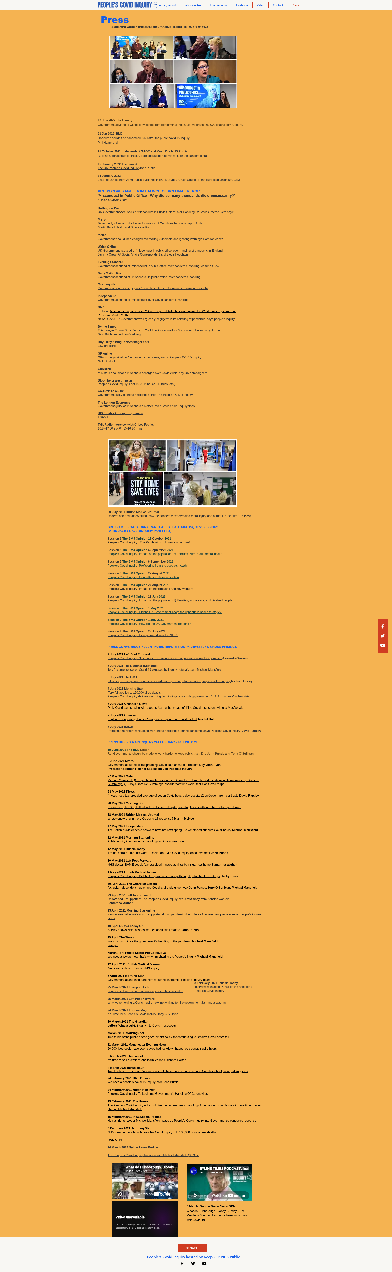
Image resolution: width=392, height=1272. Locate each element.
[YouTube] (204, 1263)
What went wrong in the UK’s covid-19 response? (140, 818)
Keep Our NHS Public (222, 1257)
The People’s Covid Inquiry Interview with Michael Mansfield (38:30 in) (154, 1155)
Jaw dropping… (108, 345)
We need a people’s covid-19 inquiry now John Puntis (143, 1082)
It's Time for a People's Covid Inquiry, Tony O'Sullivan (143, 1014)
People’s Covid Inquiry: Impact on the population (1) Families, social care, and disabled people (170, 600)
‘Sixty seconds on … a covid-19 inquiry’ (134, 968)
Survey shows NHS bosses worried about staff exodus (144, 930)
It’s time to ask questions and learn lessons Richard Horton (147, 1060)
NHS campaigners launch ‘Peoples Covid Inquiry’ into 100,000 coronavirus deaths (162, 1132)
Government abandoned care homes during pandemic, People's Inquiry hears (159, 979)
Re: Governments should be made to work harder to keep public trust (154, 753)
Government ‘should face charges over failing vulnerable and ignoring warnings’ (150, 239)
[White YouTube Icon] (382, 645)
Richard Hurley (242, 681)
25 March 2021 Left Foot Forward (131, 998)
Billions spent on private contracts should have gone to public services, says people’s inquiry (169, 681)
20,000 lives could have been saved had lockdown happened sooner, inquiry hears (162, 1048)
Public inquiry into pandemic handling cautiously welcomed (146, 841)
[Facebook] (382, 626)
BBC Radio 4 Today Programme (120, 413)
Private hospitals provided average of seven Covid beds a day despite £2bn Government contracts (173, 795)
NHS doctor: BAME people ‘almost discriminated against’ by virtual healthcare (159, 864)
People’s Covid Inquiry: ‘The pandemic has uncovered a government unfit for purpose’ (165, 658)
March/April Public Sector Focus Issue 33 (137, 952)
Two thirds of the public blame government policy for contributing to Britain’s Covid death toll (168, 1037)
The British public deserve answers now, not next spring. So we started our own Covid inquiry (169, 830)
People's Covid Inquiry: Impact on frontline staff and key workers (150, 588)
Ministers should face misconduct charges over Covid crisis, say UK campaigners (152, 373)
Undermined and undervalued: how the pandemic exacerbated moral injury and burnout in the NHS (173, 516)
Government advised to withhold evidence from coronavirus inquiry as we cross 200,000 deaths (162, 124)
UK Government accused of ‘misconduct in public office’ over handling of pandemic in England (160, 250)
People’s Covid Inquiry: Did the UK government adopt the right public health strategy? (164, 876)
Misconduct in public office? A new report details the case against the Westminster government (173, 311)
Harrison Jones (213, 239)
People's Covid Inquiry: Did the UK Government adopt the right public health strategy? (165, 612)
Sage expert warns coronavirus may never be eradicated (145, 991)
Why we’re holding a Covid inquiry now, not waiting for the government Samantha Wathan (167, 1002)
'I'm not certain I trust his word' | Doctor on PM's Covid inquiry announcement (159, 853)
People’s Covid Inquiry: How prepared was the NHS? (143, 635)
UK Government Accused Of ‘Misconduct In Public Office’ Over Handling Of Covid (153, 212)
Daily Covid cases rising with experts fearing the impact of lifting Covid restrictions (162, 707)
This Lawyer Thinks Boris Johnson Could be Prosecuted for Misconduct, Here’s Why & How (159, 330)
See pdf (113, 945)
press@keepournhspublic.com (160, 26)
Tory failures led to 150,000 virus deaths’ (134, 692)
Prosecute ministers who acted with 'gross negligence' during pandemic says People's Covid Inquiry (174, 730)
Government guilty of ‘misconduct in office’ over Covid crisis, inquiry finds (146, 406)
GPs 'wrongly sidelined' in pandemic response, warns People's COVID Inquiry (150, 357)
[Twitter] (382, 636)
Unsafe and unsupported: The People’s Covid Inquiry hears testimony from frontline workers (169, 899)
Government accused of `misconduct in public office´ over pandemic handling (149, 277)
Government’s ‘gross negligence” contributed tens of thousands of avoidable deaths (153, 288)
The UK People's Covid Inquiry (118, 168)
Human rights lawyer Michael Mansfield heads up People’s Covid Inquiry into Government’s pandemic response (182, 1120)
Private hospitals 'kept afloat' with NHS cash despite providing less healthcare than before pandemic (174, 807)
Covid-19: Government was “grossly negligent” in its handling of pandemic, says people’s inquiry (171, 319)
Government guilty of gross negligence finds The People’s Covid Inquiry (145, 394)
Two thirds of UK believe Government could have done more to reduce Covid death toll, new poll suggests (178, 1071)
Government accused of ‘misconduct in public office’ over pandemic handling (148, 266)
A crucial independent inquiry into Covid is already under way (148, 887)
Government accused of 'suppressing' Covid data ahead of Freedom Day (156, 765)
